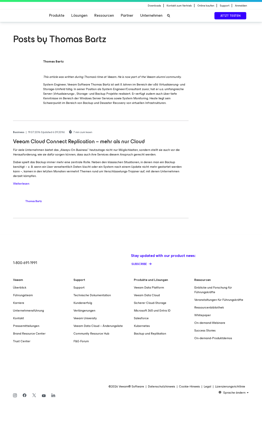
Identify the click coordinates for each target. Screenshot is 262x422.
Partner (127, 15)
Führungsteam (23, 295)
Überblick (19, 287)
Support (79, 287)
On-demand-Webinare (209, 322)
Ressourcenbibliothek (209, 307)
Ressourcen (104, 15)
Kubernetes (142, 325)
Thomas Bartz (33, 201)
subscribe (139, 264)
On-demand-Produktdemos (213, 338)
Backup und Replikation (150, 333)
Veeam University (85, 318)
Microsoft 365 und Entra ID (152, 310)
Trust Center (21, 341)
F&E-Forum (81, 341)
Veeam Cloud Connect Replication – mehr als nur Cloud (79, 141)
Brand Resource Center (29, 333)
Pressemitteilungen (26, 325)
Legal (207, 386)
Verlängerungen (84, 310)
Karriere (18, 302)
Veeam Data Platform (149, 287)
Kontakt (18, 318)
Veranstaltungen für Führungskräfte (218, 299)
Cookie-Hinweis (189, 386)
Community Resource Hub (91, 333)
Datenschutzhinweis (161, 386)
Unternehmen (151, 15)
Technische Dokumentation (92, 295)
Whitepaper (202, 315)
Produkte (56, 15)
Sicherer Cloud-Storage (150, 302)
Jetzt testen (230, 15)
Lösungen (79, 15)
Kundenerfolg (82, 302)
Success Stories (205, 330)
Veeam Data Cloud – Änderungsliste (98, 325)
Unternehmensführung (28, 310)
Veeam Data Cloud (147, 295)
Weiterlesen (21, 183)
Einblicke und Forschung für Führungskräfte (213, 290)
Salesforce (141, 318)
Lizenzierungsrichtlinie (230, 386)
